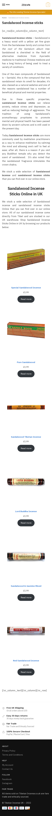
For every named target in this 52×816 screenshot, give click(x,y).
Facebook (7, 779)
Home (4, 18)
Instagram (7, 783)
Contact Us (7, 769)
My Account (7, 765)
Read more (26, 299)
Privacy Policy (8, 750)
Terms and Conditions (12, 754)
